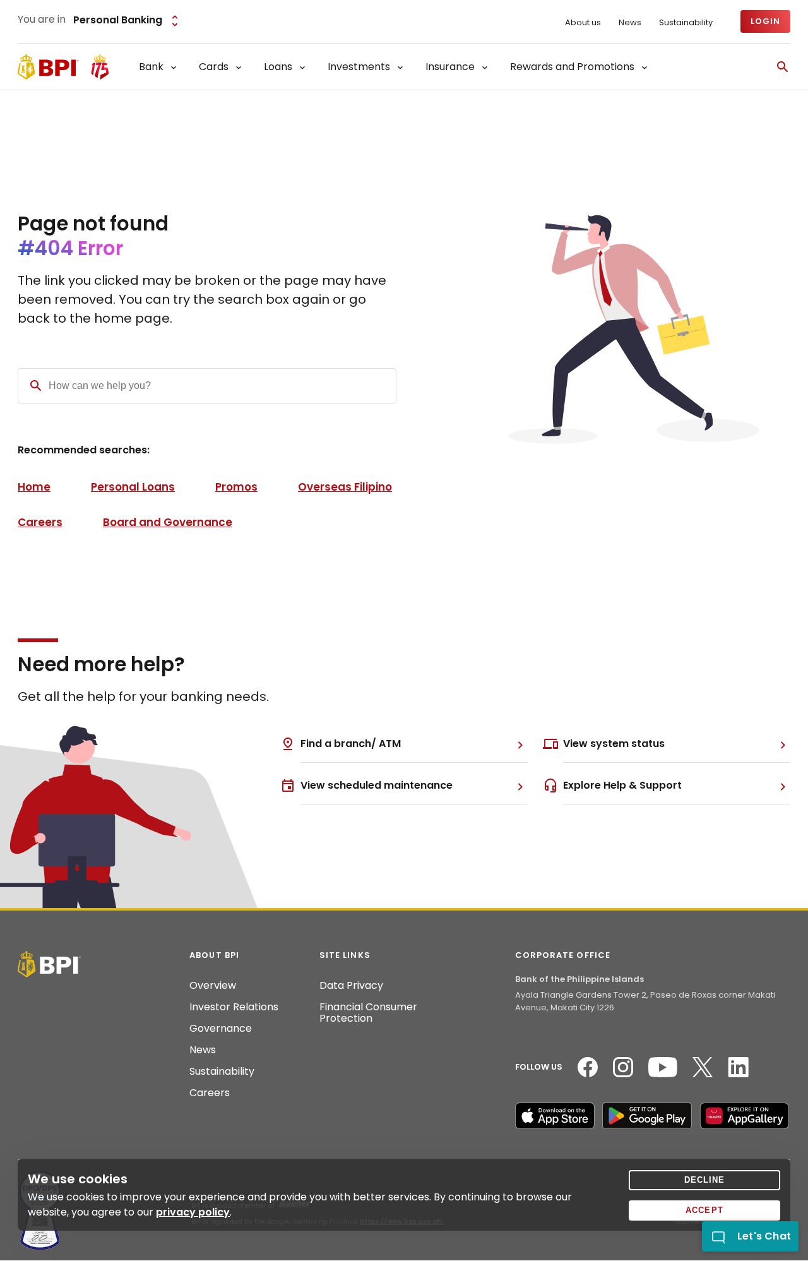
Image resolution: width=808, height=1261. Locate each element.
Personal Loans (133, 486)
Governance (220, 1028)
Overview (212, 985)
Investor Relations (233, 1007)
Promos (236, 486)
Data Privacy (351, 985)
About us (583, 22)
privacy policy (193, 1212)
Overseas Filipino (345, 486)
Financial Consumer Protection (368, 1012)
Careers (40, 522)
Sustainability (686, 22)
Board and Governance (167, 522)
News (630, 22)
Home (34, 486)
